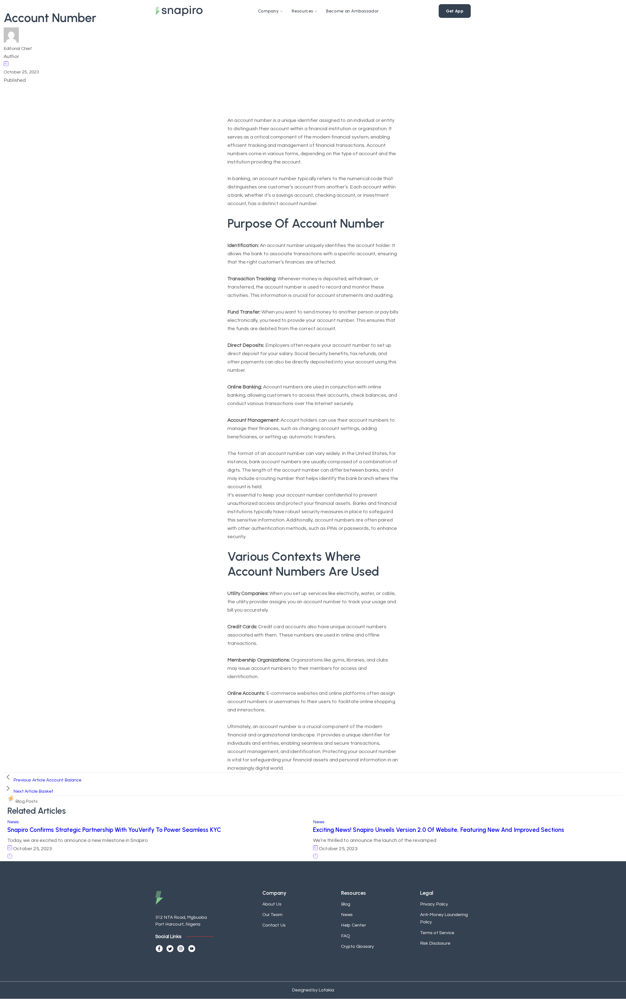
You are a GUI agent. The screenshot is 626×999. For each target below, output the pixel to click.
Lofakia (326, 990)
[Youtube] (192, 948)
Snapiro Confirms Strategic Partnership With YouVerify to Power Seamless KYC (114, 829)
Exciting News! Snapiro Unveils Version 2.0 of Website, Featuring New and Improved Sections (438, 829)
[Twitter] (170, 948)
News (13, 822)
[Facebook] (159, 948)
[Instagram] (181, 948)
